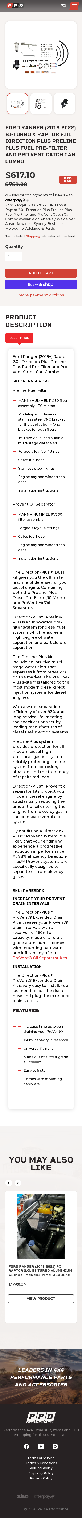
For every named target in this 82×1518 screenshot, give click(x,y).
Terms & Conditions (41, 1463)
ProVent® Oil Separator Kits (40, 958)
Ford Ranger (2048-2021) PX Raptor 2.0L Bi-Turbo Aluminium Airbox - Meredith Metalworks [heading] (40, 1271)
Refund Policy (41, 1468)
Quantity (14, 246)
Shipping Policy (41, 1473)
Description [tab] (19, 338)
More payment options (41, 295)
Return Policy (41, 1478)
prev (8, 1183)
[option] (17, 103)
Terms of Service (41, 1458)
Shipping (33, 236)
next (18, 1183)
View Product (41, 1299)
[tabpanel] (41, 729)
